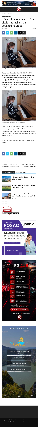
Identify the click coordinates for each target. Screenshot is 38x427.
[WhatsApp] (11, 32)
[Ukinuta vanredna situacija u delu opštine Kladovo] (6, 179)
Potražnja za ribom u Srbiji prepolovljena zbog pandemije (10, 165)
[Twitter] (7, 32)
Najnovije (5, 420)
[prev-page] (3, 202)
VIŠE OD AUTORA (21, 172)
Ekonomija (17, 420)
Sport (20, 422)
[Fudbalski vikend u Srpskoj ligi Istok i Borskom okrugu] (6, 188)
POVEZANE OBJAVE (8, 172)
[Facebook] (3, 32)
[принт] (24, 32)
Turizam (24, 420)
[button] (3, 9)
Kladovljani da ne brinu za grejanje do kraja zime (29, 165)
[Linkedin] (15, 32)
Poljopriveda (30, 420)
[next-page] (6, 202)
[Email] (20, 32)
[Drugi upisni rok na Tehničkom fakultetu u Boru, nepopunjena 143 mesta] (6, 196)
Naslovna (4, 13)
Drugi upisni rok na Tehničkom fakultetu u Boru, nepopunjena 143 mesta (23, 196)
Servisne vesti (26, 422)
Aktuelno (10, 13)
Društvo (11, 420)
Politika (10, 422)
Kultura (9, 16)
